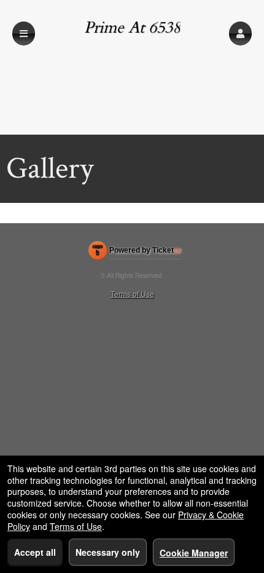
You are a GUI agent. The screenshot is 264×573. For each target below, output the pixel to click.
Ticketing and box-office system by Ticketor (134, 252)
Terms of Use (132, 293)
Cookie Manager (194, 553)
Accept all (35, 552)
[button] (240, 33)
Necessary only (108, 552)
